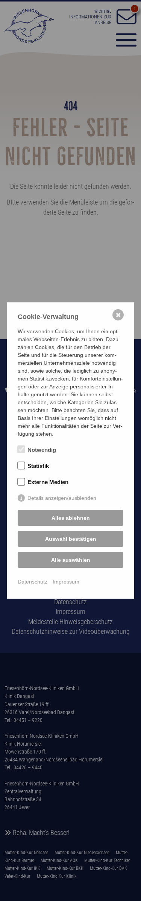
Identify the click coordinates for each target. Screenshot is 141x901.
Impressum (66, 582)
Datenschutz (32, 582)
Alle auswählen (70, 560)
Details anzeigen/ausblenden (61, 498)
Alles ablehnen (71, 518)
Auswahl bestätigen (70, 539)
